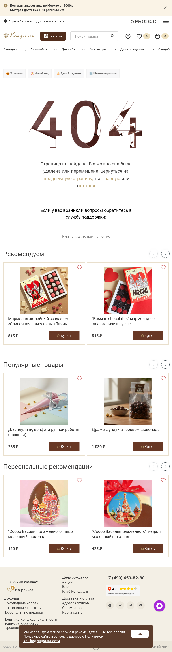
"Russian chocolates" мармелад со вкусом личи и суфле (123, 321)
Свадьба (164, 49)
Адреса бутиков (20, 21)
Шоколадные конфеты (22, 607)
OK (140, 633)
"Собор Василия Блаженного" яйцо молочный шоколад (40, 534)
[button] (165, 254)
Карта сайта (72, 612)
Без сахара (98, 49)
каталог (87, 186)
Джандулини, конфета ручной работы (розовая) (43, 432)
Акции (67, 582)
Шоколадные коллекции (23, 603)
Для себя (68, 49)
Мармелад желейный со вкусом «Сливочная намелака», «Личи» (38, 321)
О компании (72, 607)
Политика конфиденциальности (30, 619)
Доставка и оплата (50, 21)
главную (111, 178)
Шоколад (11, 598)
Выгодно (10, 49)
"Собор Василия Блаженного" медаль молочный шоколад (127, 534)
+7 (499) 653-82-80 (142, 21)
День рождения (132, 49)
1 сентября (39, 49)
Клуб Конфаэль (75, 591)
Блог (66, 586)
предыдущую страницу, (68, 178)
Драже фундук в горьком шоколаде (126, 429)
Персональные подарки (23, 612)
